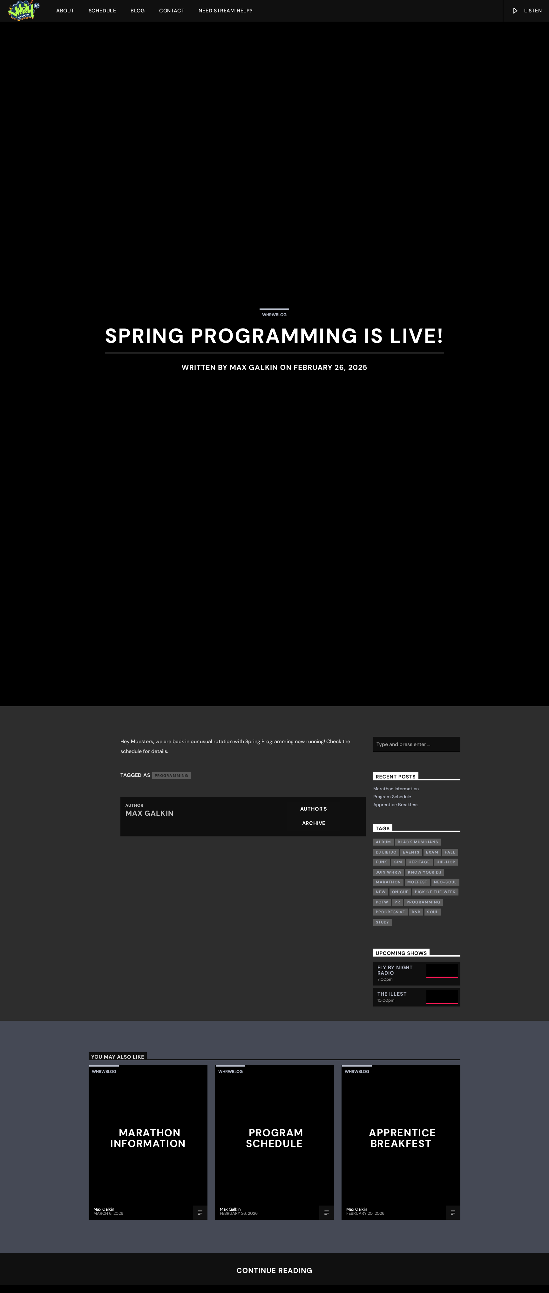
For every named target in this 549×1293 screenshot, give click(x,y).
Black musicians (418, 892)
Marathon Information (396, 839)
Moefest (417, 932)
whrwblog (274, 338)
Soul (432, 962)
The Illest (392, 1044)
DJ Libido (386, 902)
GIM (398, 912)
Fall (450, 902)
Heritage (419, 912)
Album (383, 892)
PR (397, 952)
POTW (382, 952)
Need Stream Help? (226, 10)
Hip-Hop (446, 912)
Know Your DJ (424, 922)
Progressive (390, 962)
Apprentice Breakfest (395, 855)
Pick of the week (435, 942)
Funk (382, 912)
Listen (532, 10)
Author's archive (313, 866)
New (381, 942)
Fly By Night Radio (395, 1021)
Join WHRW (389, 922)
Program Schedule (392, 847)
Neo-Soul (445, 932)
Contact (172, 10)
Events (411, 902)
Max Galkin (254, 390)
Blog (138, 10)
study (383, 972)
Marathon (388, 932)
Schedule (102, 10)
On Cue (400, 942)
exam (432, 902)
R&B (416, 962)
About (65, 10)
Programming (171, 826)
